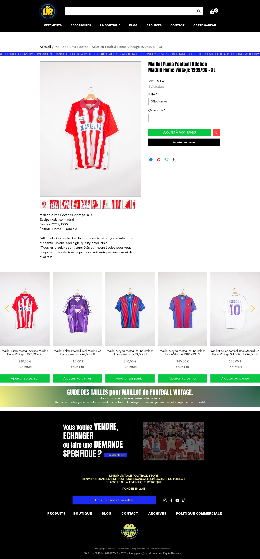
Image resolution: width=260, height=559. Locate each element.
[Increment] (163, 118)
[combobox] (134, 11)
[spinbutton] (158, 118)
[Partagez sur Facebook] (150, 159)
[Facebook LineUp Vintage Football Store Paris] (171, 500)
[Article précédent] (7, 309)
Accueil (45, 47)
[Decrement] (152, 118)
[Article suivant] (253, 309)
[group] (130, 327)
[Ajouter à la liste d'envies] (216, 132)
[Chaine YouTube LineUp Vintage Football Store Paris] (177, 500)
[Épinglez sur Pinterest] (158, 159)
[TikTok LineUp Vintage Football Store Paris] (183, 500)
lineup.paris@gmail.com (143, 553)
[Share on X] (174, 159)
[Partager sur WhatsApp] (166, 159)
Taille (153, 94)
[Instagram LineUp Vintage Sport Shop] (165, 500)
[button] (214, 11)
